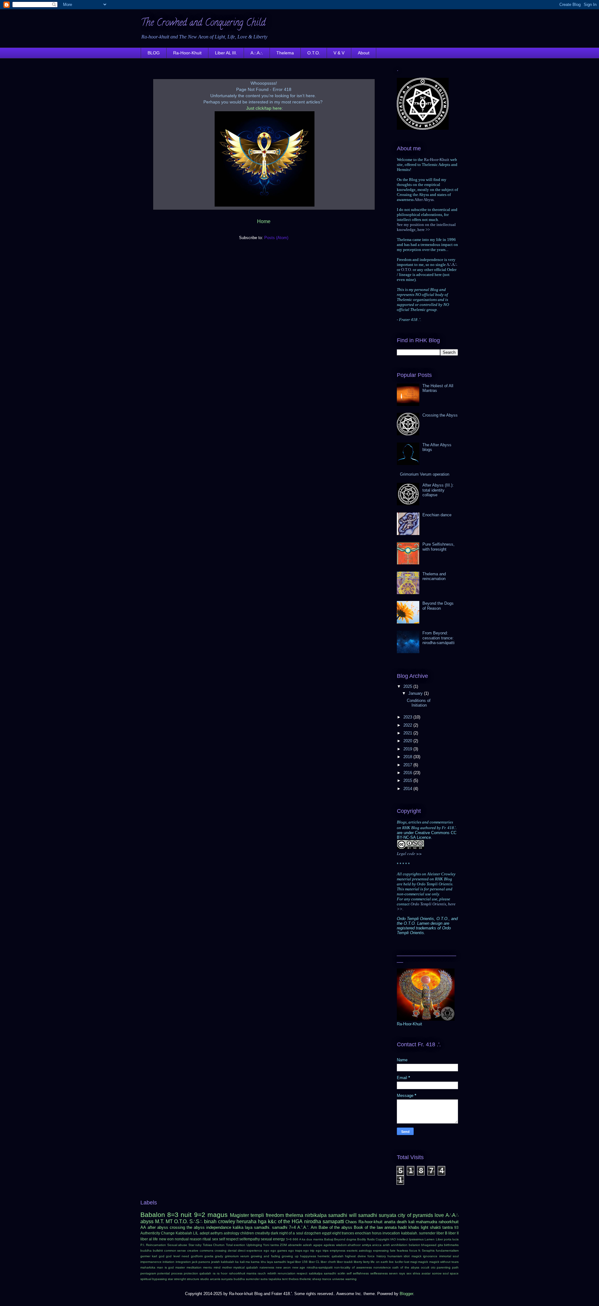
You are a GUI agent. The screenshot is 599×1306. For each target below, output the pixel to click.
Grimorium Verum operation (424, 474)
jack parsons (201, 1261)
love (439, 1215)
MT (169, 1221)
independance (218, 1227)
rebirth (271, 1273)
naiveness (267, 1267)
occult (425, 1267)
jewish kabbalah (222, 1261)
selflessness (379, 1273)
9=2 (199, 1214)
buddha (146, 1250)
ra (214, 1273)
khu (263, 1261)
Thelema (285, 52)
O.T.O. (313, 52)
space (454, 1273)
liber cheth (328, 1261)
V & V (339, 52)
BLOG (154, 52)
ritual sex (210, 1239)
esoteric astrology (359, 1250)
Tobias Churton (214, 1245)
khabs (413, 1227)
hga (262, 1221)
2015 (408, 780)
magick (423, 1261)
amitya (366, 1245)
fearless (402, 1250)
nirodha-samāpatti (320, 1267)
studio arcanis (210, 1279)
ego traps (295, 1250)
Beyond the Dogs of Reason (438, 606)
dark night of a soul (287, 1233)
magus (217, 1214)
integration (183, 1261)
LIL (195, 1233)
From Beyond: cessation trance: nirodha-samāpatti (438, 638)
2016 (408, 772)
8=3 (172, 1214)
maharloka (147, 1267)
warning (351, 1279)
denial (232, 1250)
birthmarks (451, 1245)
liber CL (314, 1261)
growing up (290, 1256)
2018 (408, 756)
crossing (220, 1250)
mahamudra (426, 1221)
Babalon (152, 1214)
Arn (314, 1227)
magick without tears (444, 1261)
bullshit (158, 1250)
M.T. (159, 1221)
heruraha (246, 1221)
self (349, 1273)
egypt (326, 1233)
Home (263, 221)
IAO (393, 1239)
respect (302, 1273)
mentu (207, 1267)
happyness (308, 1256)
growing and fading (265, 1256)
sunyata (387, 1215)
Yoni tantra (271, 1245)
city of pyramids (415, 1215)
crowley (226, 1221)
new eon (166, 1239)
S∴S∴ (195, 1221)
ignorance (430, 1256)
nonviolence (382, 1267)
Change (168, 1233)
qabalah (205, 1273)
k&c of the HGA (285, 1221)
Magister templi (247, 1215)
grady (219, 1256)
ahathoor (354, 1245)
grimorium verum (237, 1256)
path (455, 1267)
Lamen (430, 1239)
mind (217, 1267)
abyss (146, 1221)
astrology (231, 1233)
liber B (441, 1233)
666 (295, 1239)
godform (197, 1256)
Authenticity (150, 1233)
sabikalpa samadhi (322, 1273)
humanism (394, 1256)
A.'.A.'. (303, 1227)
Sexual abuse (177, 1245)
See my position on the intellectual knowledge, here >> (426, 227)
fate (393, 1250)
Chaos (351, 1221)
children (247, 1233)
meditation (194, 1267)
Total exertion (235, 1245)
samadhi (367, 1215)
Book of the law (368, 1227)
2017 (408, 765)
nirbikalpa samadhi (326, 1215)
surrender (253, 1279)
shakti (435, 1227)
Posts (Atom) (276, 237)
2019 (408, 749)
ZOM (283, 1245)
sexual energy (273, 1239)
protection (191, 1273)
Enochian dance (436, 515)
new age (298, 1267)
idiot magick (412, 1256)
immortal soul (449, 1256)
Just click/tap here (264, 108)
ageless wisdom (335, 1245)
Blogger (406, 1293)
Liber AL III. (226, 52)
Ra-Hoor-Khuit (187, 52)
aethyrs (216, 1233)
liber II (453, 1233)
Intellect (402, 1239)
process (177, 1273)
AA (143, 1227)
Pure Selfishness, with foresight (438, 547)
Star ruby (195, 1245)
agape (318, 1245)
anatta (389, 1221)
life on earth (379, 1261)
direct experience (250, 1250)
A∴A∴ (257, 52)
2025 (408, 686)
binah (210, 1221)
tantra (447, 1227)
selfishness (361, 1273)
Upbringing (254, 1245)
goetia (208, 1256)
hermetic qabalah (330, 1256)
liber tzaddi (345, 1261)
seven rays (397, 1273)
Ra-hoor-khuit (370, 1221)
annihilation (399, 1245)
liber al (146, 1239)
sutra (264, 1279)
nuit (186, 1214)
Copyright (382, 1239)
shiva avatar (422, 1273)
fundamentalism (447, 1250)
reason (196, 1239)
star (170, 1279)
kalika (238, 1227)
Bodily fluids (365, 1239)
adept (204, 1233)
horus (377, 1233)
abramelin (295, 1245)
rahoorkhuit (449, 1221)
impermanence (151, 1261)
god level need (177, 1256)
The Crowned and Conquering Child (203, 23)
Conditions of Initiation (419, 703)
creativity (262, 1233)
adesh (307, 1245)
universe (338, 1279)
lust (406, 1261)
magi (413, 1261)
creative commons (200, 1250)
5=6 (289, 1239)
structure (193, 1279)
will (353, 1215)
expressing (381, 1250)
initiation (168, 1261)
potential (163, 1273)
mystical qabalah (245, 1267)
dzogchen (312, 1233)
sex (409, 1273)
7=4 (292, 1227)
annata (390, 1227)
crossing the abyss (187, 1227)
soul (446, 1273)
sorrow (436, 1273)
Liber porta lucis (447, 1239)
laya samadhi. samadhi (266, 1227)
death (402, 1221)
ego (266, 1250)
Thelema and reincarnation (434, 576)
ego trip (308, 1250)
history (381, 1256)
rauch (262, 1273)
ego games (278, 1250)
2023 (408, 717)
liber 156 (301, 1261)
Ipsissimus (416, 1239)
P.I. (142, 1245)
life (155, 1239)
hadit (402, 1227)
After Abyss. (424, 199)
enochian (363, 1233)
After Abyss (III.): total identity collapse (438, 490)
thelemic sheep (310, 1279)
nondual (182, 1239)
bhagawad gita (432, 1245)
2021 (408, 733)
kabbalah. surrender (418, 1233)
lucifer (399, 1261)
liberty (358, 1261)
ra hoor (222, 1273)
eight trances (343, 1233)
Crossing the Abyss (440, 415)
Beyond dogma (345, 1239)
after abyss (158, 1227)
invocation (391, 1233)
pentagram (148, 1273)
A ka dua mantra (311, 1239)
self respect (228, 1239)
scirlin (341, 1273)
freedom (275, 1215)
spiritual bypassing (153, 1279)
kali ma (245, 1261)
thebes (294, 1279)
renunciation (286, 1273)
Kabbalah (184, 1233)
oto (433, 1267)
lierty (366, 1261)
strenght (180, 1279)
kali (411, 1221)
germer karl (148, 1256)
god (161, 1256)
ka (237, 1261)
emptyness (337, 1250)
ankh (386, 1245)
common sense (175, 1250)
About (363, 52)
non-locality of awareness (353, 1267)
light (424, 1227)
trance (326, 1279)
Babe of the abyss (336, 1227)
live (391, 1261)
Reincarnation (156, 1245)
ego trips (322, 1250)
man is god (165, 1267)
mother (227, 1267)
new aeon (283, 1267)
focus (413, 1250)
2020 (408, 740)
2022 (408, 725)
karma (255, 1261)
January (416, 693)
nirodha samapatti (324, 1221)
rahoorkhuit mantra (242, 1273)
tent (285, 1279)
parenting (443, 1267)
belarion (414, 1245)
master (180, 1267)
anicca (377, 1245)
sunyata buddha (233, 1279)
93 (456, 1227)
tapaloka (275, 1279)
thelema (294, 1215)
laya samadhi (276, 1261)
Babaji (328, 1239)
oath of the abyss (405, 1267)
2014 (408, 788)
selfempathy (249, 1239)
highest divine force (360, 1256)
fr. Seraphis (426, 1250)
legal (290, 1261)
